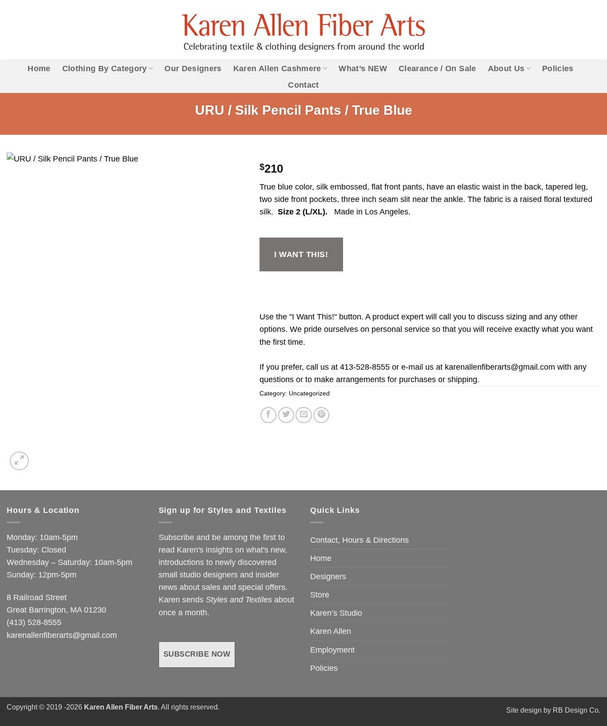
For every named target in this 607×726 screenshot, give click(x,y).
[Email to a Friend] (303, 415)
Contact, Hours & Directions (359, 540)
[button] (19, 461)
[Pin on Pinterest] (321, 415)
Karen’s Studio (336, 613)
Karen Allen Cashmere (277, 68)
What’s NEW (363, 68)
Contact (303, 85)
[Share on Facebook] (268, 415)
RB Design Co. (576, 710)
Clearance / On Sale (437, 68)
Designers (328, 576)
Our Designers (193, 68)
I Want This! (301, 254)
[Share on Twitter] (286, 415)
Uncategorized (309, 393)
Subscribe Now (197, 654)
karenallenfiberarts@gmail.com (500, 367)
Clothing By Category (104, 68)
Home (39, 68)
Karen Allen (330, 631)
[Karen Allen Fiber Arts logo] (303, 30)
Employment (332, 649)
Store (319, 594)
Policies (558, 68)
